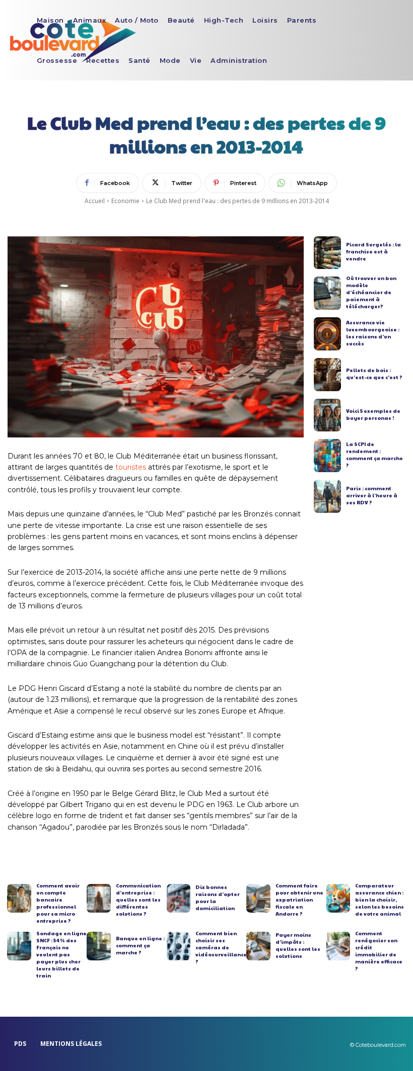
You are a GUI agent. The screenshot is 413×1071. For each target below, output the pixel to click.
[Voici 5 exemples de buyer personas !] (327, 415)
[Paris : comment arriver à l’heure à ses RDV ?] (327, 496)
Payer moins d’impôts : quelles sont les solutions (298, 945)
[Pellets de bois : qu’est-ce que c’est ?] (327, 374)
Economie (125, 201)
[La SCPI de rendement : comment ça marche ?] (327, 455)
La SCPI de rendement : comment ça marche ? (374, 454)
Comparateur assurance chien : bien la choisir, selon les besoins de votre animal (379, 899)
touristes (130, 467)
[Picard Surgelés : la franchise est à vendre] (327, 253)
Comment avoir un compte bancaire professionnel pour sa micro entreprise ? (58, 903)
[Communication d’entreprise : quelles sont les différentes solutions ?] (99, 898)
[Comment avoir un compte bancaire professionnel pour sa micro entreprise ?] (19, 898)
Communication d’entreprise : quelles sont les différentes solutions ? (138, 899)
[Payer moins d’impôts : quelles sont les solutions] (258, 946)
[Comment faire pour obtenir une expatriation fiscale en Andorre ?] (258, 898)
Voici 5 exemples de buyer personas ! (373, 414)
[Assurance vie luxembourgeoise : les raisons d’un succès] (327, 333)
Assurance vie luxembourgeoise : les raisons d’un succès (372, 333)
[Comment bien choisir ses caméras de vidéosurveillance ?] (179, 946)
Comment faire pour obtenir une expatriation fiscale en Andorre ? (299, 899)
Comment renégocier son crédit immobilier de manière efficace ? (378, 951)
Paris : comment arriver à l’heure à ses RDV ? (371, 495)
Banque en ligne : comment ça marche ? (140, 945)
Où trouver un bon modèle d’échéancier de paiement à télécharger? (371, 292)
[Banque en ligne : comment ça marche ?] (99, 946)
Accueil (95, 201)
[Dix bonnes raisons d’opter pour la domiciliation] (179, 898)
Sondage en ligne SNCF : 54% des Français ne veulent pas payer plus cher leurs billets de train (61, 954)
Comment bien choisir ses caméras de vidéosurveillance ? (221, 947)
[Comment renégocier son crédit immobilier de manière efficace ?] (338, 946)
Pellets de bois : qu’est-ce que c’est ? (374, 374)
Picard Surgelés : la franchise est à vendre (373, 251)
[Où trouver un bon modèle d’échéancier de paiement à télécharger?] (327, 293)
